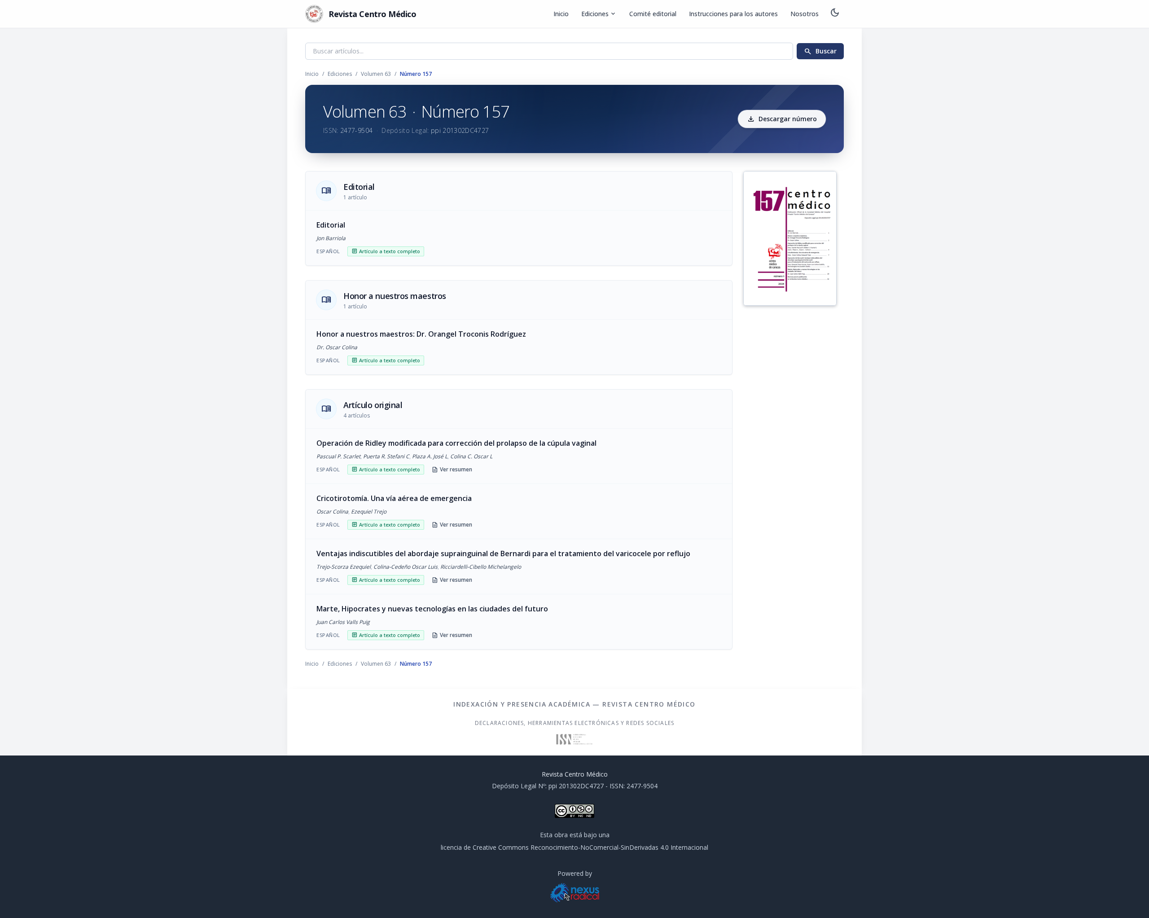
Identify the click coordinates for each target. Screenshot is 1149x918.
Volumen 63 (376, 74)
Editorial (330, 225)
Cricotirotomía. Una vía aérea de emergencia (394, 498)
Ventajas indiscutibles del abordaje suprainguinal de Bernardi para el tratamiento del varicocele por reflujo (503, 553)
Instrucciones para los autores (733, 13)
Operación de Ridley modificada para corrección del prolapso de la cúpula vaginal (456, 443)
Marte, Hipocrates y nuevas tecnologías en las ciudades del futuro (432, 609)
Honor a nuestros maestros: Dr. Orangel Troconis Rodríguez (421, 334)
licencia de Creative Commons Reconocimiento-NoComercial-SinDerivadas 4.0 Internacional (574, 847)
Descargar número (782, 119)
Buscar (820, 51)
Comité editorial (652, 13)
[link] (519, 238)
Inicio (561, 13)
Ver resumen (451, 469)
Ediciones (599, 13)
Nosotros (804, 13)
